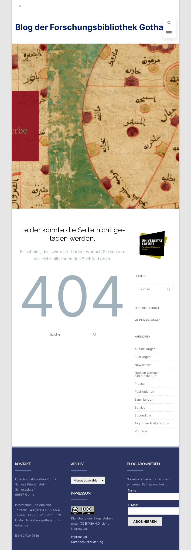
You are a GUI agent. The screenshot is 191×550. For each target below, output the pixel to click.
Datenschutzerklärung (87, 542)
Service (140, 407)
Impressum (79, 537)
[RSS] (19, 6)
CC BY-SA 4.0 (90, 523)
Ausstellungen (145, 349)
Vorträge (141, 431)
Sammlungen (144, 399)
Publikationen (144, 391)
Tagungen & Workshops (152, 423)
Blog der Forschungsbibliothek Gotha (89, 27)
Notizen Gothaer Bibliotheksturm (147, 374)
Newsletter (143, 365)
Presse (140, 383)
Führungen (143, 357)
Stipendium (143, 415)
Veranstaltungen (147, 319)
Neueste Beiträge (147, 308)
